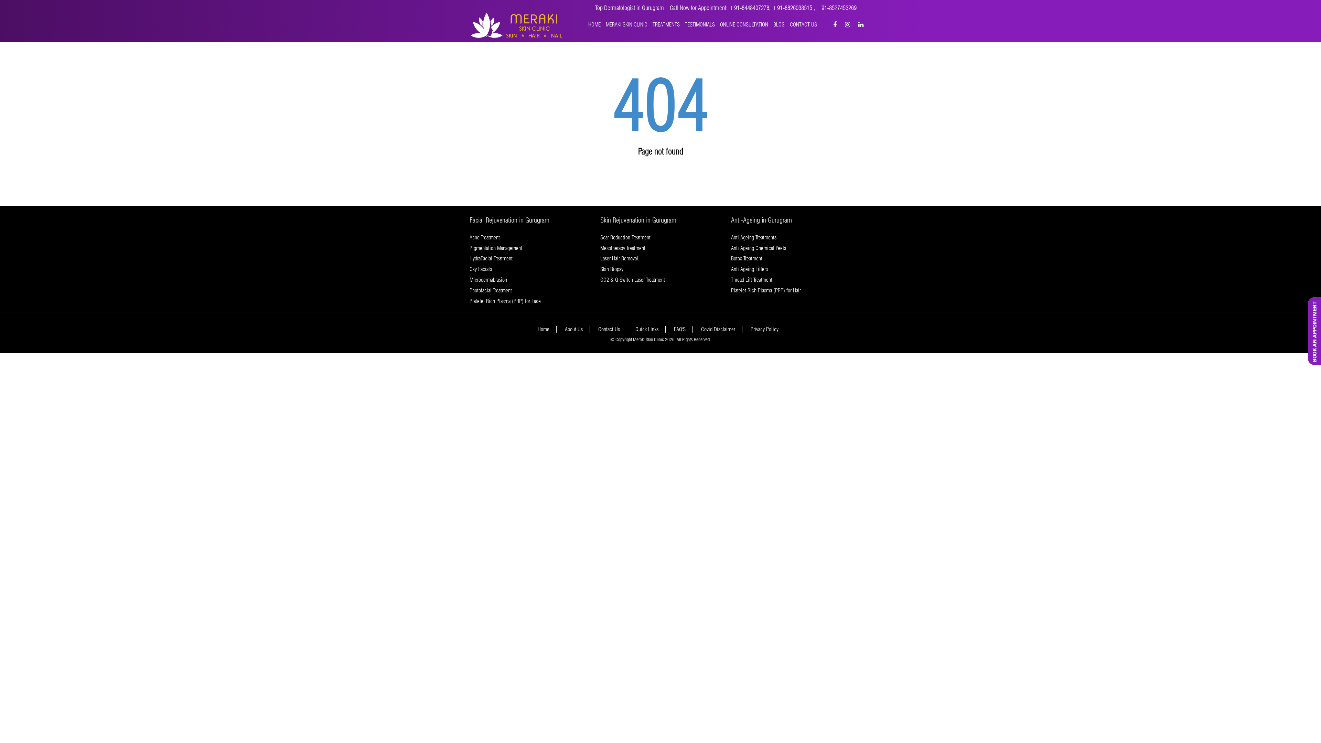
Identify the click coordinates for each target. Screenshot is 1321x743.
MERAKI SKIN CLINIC (626, 24)
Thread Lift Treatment (751, 280)
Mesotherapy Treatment (622, 248)
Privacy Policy (764, 329)
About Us (574, 329)
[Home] (517, 25)
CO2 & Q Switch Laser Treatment (632, 280)
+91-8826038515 (793, 7)
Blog (779, 24)
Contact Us (803, 24)
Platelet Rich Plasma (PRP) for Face (505, 301)
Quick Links (646, 329)
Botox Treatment (746, 258)
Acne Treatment (485, 237)
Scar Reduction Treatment (625, 237)
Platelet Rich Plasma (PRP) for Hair (766, 290)
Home (594, 24)
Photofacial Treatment (491, 290)
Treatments (666, 24)
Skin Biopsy (611, 269)
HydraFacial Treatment (491, 258)
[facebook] (835, 24)
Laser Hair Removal (619, 258)
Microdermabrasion (488, 280)
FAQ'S (680, 329)
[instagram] (847, 24)
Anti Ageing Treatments (753, 237)
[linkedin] (860, 24)
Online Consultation (744, 24)
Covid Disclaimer (718, 329)
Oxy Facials (481, 269)
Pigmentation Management (496, 248)
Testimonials (700, 24)
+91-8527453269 (836, 7)
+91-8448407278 (749, 7)
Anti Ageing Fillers (749, 269)
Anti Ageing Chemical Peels (758, 248)
